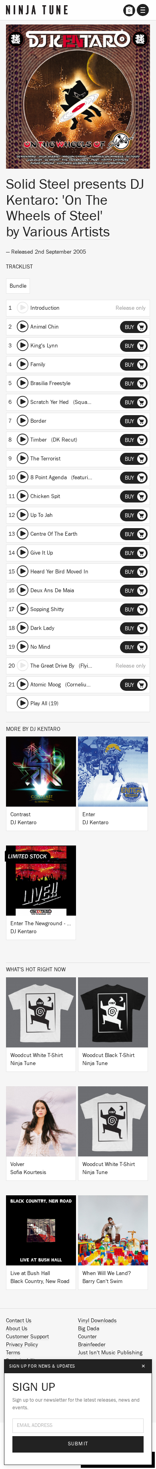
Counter (87, 1337)
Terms (13, 1353)
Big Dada (88, 1329)
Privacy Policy (22, 1345)
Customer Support (27, 1337)
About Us (17, 1329)
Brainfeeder (92, 1345)
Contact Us (19, 1321)
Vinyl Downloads (97, 1321)
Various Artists (66, 232)
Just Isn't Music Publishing (110, 1353)
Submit (78, 1444)
